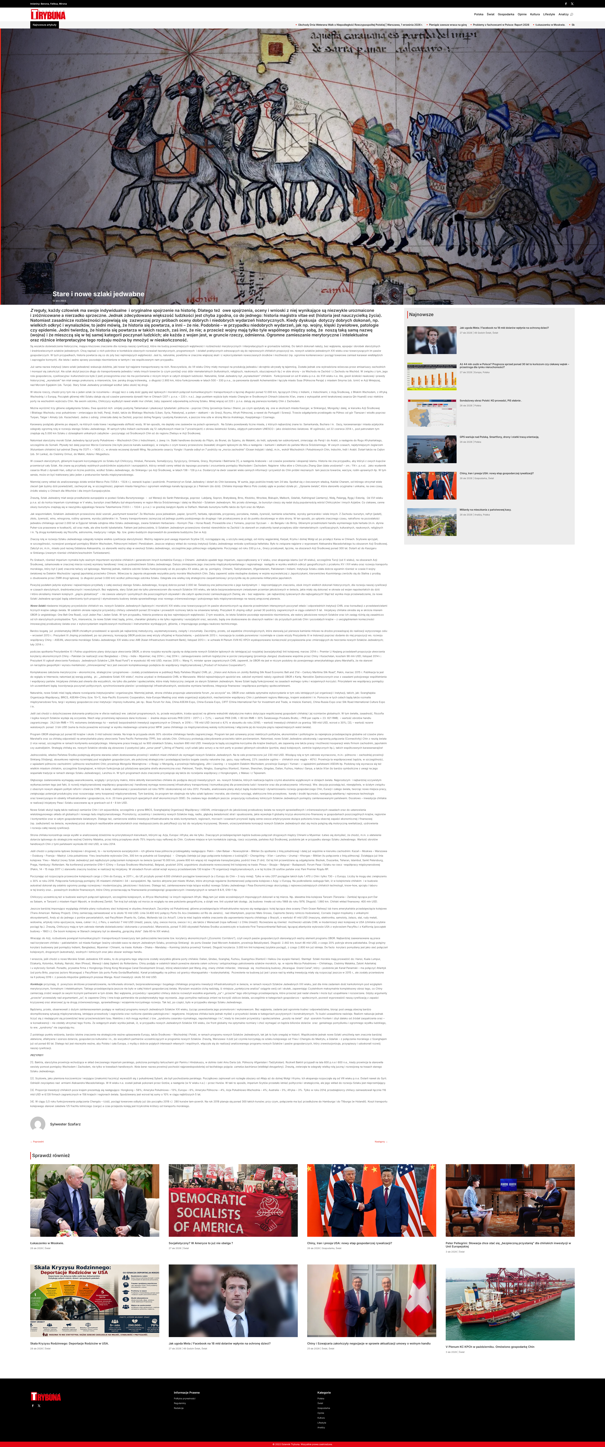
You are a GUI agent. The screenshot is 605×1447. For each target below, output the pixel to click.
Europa (477, 372)
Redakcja (179, 1408)
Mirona (63, 3)
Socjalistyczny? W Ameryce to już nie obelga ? (109, 24)
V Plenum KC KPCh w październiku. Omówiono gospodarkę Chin (490, 1346)
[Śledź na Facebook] (565, 3)
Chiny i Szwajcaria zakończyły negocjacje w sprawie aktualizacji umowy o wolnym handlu (369, 1343)
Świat (490, 14)
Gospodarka (506, 14)
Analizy (564, 14)
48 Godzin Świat (482, 332)
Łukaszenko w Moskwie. (47, 1243)
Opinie (522, 14)
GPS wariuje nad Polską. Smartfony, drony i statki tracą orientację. (499, 436)
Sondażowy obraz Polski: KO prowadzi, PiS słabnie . (496, 24)
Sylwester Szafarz (65, 1124)
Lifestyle (549, 14)
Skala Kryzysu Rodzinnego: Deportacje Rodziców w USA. (69, 1343)
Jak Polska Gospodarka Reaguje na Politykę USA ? (173, 24)
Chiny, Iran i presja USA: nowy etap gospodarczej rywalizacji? (497, 473)
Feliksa (54, 3)
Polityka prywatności (184, 1398)
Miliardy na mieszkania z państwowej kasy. (485, 509)
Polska (478, 14)
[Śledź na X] (572, 3)
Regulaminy (180, 1403)
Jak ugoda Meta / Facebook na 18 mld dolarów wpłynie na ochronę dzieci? (254, 24)
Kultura (535, 14)
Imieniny (35, 3)
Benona (45, 3)
